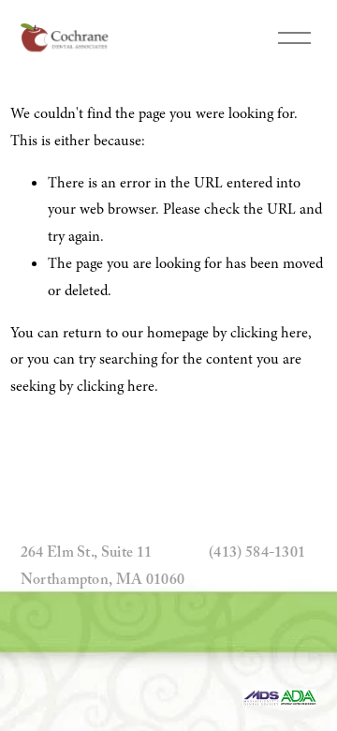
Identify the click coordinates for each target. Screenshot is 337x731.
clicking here (269, 332)
